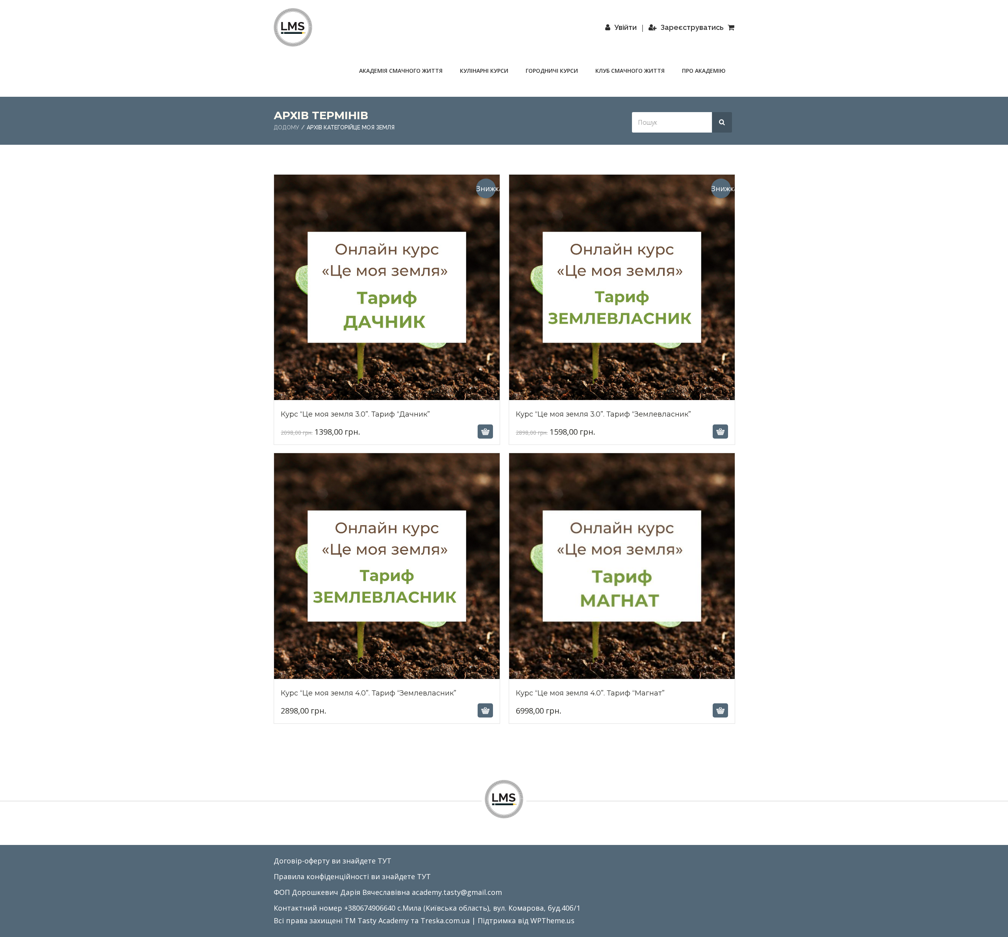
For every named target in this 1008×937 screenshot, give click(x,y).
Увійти (625, 27)
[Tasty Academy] (293, 27)
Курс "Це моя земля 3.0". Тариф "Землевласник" (622, 399)
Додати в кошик (386, 431)
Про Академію (704, 70)
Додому (286, 127)
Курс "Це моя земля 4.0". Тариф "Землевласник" (387, 679)
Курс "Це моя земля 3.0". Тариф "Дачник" (387, 399)
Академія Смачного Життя (401, 70)
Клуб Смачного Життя (630, 70)
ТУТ (384, 860)
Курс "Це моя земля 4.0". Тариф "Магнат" (622, 679)
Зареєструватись (692, 27)
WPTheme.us (552, 920)
